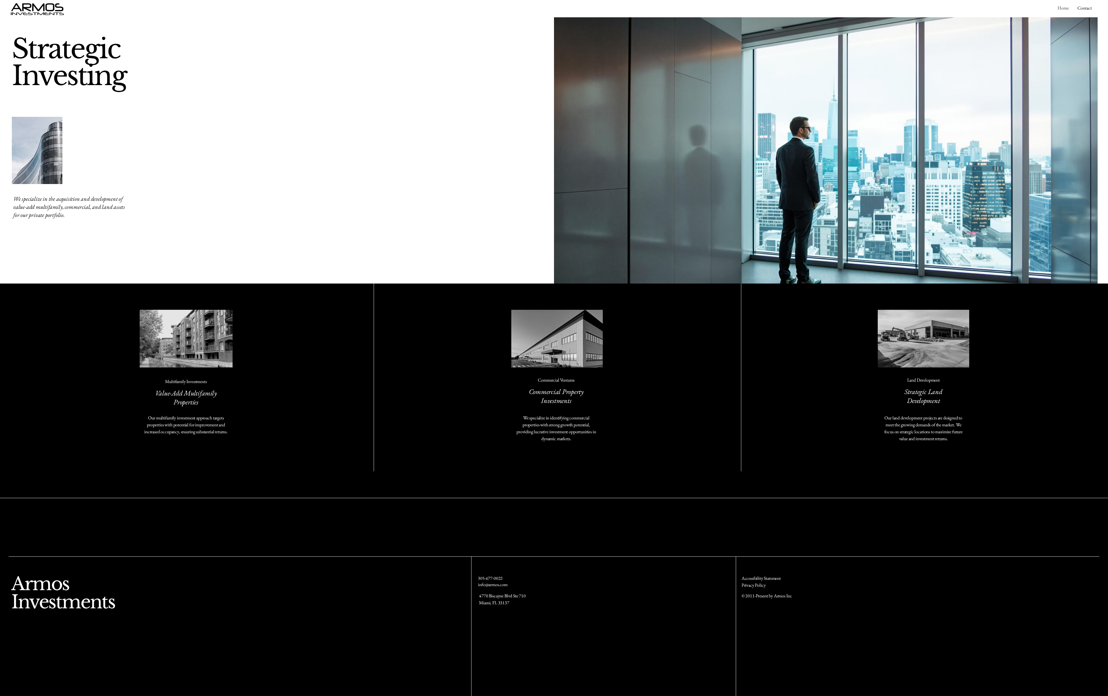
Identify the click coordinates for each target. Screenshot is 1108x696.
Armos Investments (63, 593)
